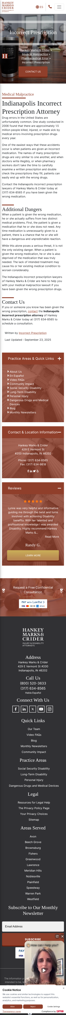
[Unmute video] (44, 970)
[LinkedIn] (24, 709)
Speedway (33, 887)
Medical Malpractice (18, 94)
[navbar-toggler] (59, 7)
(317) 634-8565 (38, 460)
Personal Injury (19, 396)
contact (33, 311)
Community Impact (22, 384)
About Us (16, 371)
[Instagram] (49, 709)
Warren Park (33, 893)
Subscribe (33, 939)
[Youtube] (41, 709)
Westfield (33, 899)
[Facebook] (15, 709)
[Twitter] (32, 709)
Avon (33, 836)
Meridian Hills (33, 870)
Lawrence (33, 865)
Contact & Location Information (33, 432)
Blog (12, 408)
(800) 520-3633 (33, 683)
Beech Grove (33, 842)
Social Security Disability (25, 388)
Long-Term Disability (23, 392)
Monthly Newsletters (23, 412)
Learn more (33, 555)
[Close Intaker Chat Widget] (62, 936)
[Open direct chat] (57, 936)
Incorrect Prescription (33, 333)
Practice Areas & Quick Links (31, 358)
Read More (52, 536)
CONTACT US (33, 71)
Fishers (33, 853)
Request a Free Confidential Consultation (33, 590)
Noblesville (33, 876)
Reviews (14, 488)
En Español (17, 375)
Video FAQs (17, 379)
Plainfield (33, 882)
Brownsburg (33, 847)
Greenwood (33, 859)
